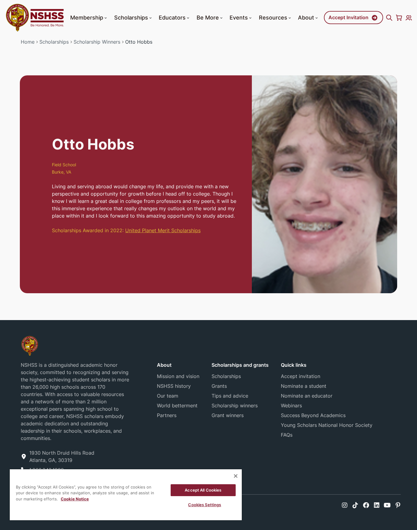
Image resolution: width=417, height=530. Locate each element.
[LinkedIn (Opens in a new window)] (376, 505)
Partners (166, 415)
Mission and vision (178, 376)
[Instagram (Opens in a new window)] (344, 505)
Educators (172, 17)
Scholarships (131, 17)
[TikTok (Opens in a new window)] (355, 505)
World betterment (177, 405)
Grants (219, 386)
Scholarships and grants (240, 365)
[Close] (236, 476)
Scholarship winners (235, 405)
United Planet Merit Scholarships (163, 230)
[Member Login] (408, 17)
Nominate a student (303, 386)
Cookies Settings (204, 504)
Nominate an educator (306, 396)
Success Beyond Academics (313, 415)
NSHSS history (174, 386)
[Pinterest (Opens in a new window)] (398, 505)
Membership (86, 17)
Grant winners (228, 415)
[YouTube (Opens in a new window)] (387, 505)
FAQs (286, 435)
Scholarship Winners (97, 42)
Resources (273, 17)
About (306, 17)
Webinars (291, 405)
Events (239, 17)
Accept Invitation (348, 17)
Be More (208, 17)
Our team (167, 396)
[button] (105, 18)
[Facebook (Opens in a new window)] (366, 505)
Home (27, 42)
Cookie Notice (75, 498)
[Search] (389, 17)
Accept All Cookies (203, 490)
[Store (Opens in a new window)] (399, 17)
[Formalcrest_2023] (29, 345)
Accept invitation (300, 376)
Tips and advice (230, 396)
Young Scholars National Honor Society (326, 425)
